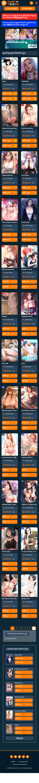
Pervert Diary (6, 552)
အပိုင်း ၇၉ (25, 475)
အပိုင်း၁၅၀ (18, 718)
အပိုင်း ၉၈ (5, 564)
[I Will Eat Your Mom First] (29, 491)
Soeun (4, 81)
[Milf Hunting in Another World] (10, 397)
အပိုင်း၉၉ (18, 690)
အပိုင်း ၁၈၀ (6, 329)
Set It (23, 363)
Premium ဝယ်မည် (11, 9)
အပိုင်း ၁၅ (5, 235)
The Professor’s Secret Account (12, 222)
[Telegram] (19, 756)
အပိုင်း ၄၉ (25, 428)
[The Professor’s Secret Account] (10, 209)
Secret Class (26, 222)
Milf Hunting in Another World (11, 411)
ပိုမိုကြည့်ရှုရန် (19, 738)
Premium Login (27, 9)
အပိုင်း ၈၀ (25, 470)
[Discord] (27, 756)
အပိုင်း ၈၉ (5, 475)
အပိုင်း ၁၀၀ (6, 99)
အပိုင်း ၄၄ (5, 611)
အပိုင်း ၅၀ (25, 423)
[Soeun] (10, 68)
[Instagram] (23, 756)
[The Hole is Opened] (9, 715)
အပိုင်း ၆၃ (25, 569)
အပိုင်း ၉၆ (25, 381)
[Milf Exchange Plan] (10, 256)
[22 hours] (15, 94)
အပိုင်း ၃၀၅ (25, 234)
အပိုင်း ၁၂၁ (6, 423)
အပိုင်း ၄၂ (5, 381)
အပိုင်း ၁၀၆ (25, 282)
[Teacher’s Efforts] (29, 445)
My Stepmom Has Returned (11, 599)
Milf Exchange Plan (8, 269)
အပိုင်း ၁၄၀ (25, 522)
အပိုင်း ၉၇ (25, 376)
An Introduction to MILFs (10, 458)
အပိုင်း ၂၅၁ (25, 94)
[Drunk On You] (9, 687)
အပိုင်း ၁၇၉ (6, 334)
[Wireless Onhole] (29, 256)
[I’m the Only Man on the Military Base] (29, 539)
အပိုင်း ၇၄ (25, 141)
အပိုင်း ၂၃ (25, 329)
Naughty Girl (26, 599)
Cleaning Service (7, 175)
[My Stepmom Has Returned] (10, 586)
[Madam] (10, 303)
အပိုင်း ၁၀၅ (25, 287)
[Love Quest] (29, 162)
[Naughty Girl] (29, 586)
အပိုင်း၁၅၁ (18, 714)
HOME (13, 762)
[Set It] (29, 350)
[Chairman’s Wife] (29, 303)
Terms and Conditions (19, 764)
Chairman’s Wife (27, 316)
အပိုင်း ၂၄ (25, 611)
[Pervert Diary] (10, 539)
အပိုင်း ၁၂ (5, 141)
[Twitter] (15, 756)
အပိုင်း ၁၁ (5, 146)
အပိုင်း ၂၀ (25, 193)
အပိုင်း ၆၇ (5, 282)
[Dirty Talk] (10, 350)
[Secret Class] (29, 209)
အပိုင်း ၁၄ (5, 240)
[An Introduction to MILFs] (10, 445)
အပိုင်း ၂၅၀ (25, 99)
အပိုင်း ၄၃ (5, 376)
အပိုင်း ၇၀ (5, 193)
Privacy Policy (23, 762)
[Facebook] (11, 756)
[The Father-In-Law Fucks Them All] (29, 397)
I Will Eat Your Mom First (29, 505)
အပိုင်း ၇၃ (25, 146)
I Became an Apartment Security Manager (15, 128)
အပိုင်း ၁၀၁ (6, 94)
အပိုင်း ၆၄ (25, 564)
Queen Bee (25, 81)
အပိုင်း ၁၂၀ (6, 428)
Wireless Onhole (27, 269)
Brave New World (10, 639)
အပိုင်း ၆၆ (5, 287)
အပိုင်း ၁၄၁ (25, 517)
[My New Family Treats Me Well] (10, 491)
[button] (19, 39)
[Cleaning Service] (10, 162)
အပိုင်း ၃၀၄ (25, 240)
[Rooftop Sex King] (29, 115)
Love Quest (25, 175)
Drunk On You (18, 683)
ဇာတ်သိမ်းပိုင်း (19, 686)
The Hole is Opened (20, 711)
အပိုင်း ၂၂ (25, 334)
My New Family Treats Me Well (11, 505)
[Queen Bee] (29, 68)
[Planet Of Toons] (10, 3)
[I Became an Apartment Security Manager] (10, 115)
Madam (4, 316)
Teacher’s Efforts (27, 458)
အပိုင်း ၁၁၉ (6, 522)
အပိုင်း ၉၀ (5, 470)
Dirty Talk (5, 363)
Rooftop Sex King (27, 128)
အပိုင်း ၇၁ (5, 188)
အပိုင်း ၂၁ (25, 188)
